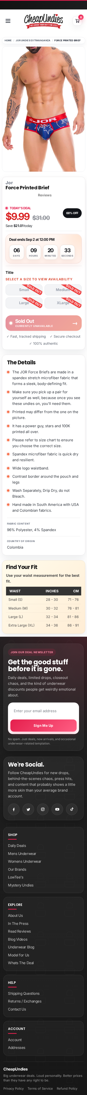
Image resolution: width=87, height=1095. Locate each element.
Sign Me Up (43, 725)
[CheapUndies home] (43, 21)
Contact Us (17, 1009)
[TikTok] (72, 809)
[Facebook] (14, 809)
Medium (63, 289)
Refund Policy (67, 1088)
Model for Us (18, 955)
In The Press (18, 923)
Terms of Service (40, 1088)
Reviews (45, 195)
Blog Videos (17, 939)
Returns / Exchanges (24, 1001)
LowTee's (15, 877)
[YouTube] (57, 809)
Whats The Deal (21, 963)
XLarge (63, 303)
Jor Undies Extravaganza (33, 40)
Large (24, 303)
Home (8, 40)
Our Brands (17, 869)
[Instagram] (43, 809)
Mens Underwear (22, 853)
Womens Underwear (24, 861)
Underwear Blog (21, 947)
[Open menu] (8, 21)
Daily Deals (17, 845)
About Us (15, 915)
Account (15, 1039)
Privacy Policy (13, 1088)
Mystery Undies (21, 885)
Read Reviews (19, 931)
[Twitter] (28, 809)
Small (24, 289)
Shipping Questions (24, 993)
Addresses (16, 1047)
